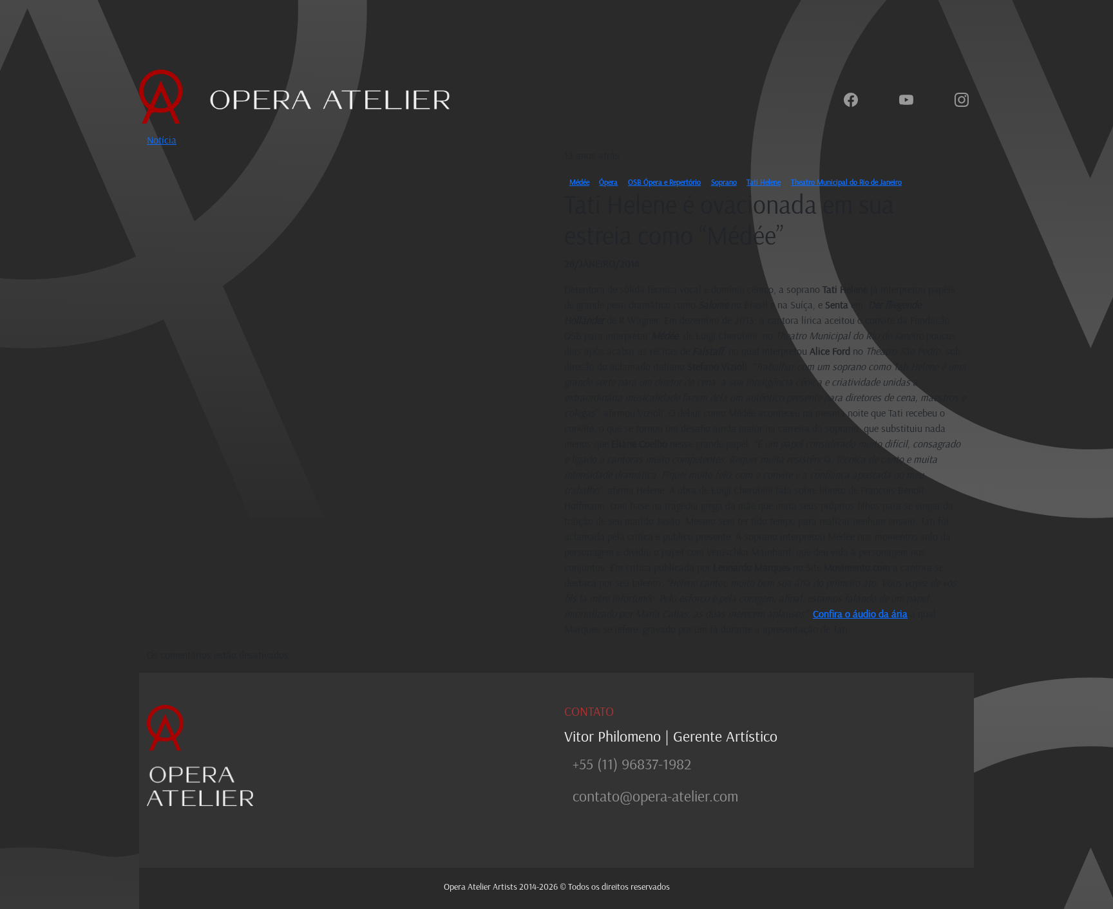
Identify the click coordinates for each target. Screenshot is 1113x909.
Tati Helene (764, 182)
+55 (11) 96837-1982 (632, 763)
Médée (579, 182)
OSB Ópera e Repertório (664, 182)
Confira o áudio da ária (860, 613)
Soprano (724, 182)
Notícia (161, 139)
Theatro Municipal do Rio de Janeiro (846, 182)
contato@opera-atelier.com (655, 795)
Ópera (608, 182)
